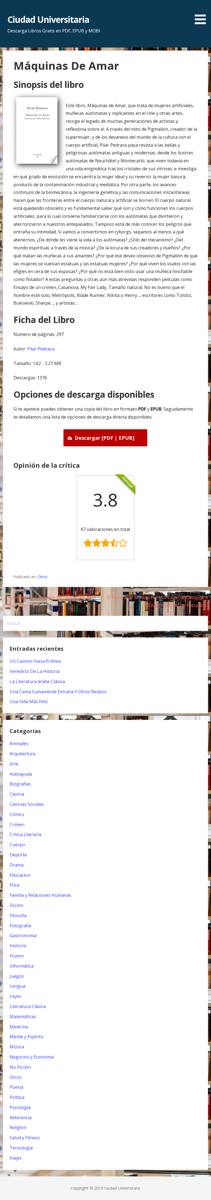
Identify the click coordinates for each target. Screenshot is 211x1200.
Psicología (20, 1107)
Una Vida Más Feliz (29, 701)
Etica (14, 885)
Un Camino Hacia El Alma (35, 661)
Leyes (15, 996)
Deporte (18, 855)
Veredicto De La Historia (35, 671)
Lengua (17, 986)
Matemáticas (23, 1017)
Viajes (16, 1158)
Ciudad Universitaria (48, 19)
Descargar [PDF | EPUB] (104, 438)
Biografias (20, 784)
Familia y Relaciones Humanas (40, 895)
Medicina (19, 1027)
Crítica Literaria (25, 834)
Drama (17, 865)
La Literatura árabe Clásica (37, 681)
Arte (14, 764)
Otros (43, 576)
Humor (17, 956)
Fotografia (20, 926)
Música (17, 1047)
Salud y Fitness (25, 1138)
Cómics (17, 814)
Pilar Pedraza (40, 349)
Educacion (20, 875)
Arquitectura (22, 754)
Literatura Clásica (28, 1006)
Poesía (16, 1087)
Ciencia (17, 794)
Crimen (17, 825)
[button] (202, 13)
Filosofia (18, 915)
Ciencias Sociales (27, 804)
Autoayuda (21, 774)
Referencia (21, 1118)
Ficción (16, 905)
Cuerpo (17, 845)
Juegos (17, 976)
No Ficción (20, 1067)
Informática (22, 966)
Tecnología (21, 1148)
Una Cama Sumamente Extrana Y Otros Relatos (58, 692)
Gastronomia (23, 935)
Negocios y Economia (32, 1057)
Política (17, 1097)
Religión (18, 1127)
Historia (18, 946)
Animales (19, 743)
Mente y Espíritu (26, 1037)
